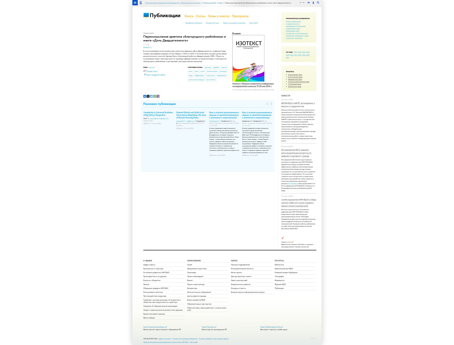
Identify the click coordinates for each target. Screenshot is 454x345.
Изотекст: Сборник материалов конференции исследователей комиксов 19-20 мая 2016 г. (253, 85)
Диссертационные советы (241, 276)
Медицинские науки (295, 79)
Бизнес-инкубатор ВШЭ (196, 300)
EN (303, 2)
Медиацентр (279, 280)
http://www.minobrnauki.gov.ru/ (155, 327)
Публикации (165, 15)
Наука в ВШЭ (253, 23)
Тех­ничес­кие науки (294, 86)
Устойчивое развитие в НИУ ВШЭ (156, 272)
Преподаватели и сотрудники (155, 276)
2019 (304, 55)
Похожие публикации (159, 104)
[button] (204, 107)
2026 (299, 52)
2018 (308, 55)
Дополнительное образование (199, 292)
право (306, 36)
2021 (295, 55)
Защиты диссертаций (239, 280)
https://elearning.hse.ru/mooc (271, 327)
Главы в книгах (219, 16)
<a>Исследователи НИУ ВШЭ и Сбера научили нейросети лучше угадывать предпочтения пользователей (298, 202)
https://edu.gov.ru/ (209, 327)
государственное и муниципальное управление (296, 25)
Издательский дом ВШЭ (284, 268)
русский (151, 67)
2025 (303, 52)
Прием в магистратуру (196, 284)
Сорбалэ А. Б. (191, 121)
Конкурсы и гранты (238, 288)
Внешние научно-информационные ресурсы (248, 292)
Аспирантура (192, 288)
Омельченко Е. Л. (215, 121)
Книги (189, 16)
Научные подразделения (240, 265)
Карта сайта (194, 342)
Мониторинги (236, 272)
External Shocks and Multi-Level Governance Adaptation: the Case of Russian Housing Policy (191, 115)
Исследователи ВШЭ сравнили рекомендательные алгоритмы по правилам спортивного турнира (296, 152)
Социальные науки (294, 84)
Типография (279, 276)
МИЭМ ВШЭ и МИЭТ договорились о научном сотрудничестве (298, 105)
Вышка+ (190, 280)
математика (290, 36)
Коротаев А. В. (163, 118)
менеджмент (299, 36)
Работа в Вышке (149, 318)
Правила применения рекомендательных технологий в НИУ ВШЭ (166, 342)
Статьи (200, 16)
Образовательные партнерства (199, 304)
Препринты (240, 16)
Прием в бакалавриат (195, 276)
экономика (298, 38)
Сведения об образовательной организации (160, 306)
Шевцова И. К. (181, 121)
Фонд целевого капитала (153, 292)
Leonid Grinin (154, 118)
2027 (295, 52)
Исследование (293, 183)
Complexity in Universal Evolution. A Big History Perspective (158, 113)
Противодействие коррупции (154, 296)
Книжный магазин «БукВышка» (286, 272)
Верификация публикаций (194, 23)
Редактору (313, 338)
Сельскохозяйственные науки (298, 82)
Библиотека (279, 265)
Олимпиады (191, 272)
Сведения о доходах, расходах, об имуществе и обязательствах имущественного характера (162, 301)
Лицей (189, 265)
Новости (285, 95)
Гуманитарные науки (295, 74)
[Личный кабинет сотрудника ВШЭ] (313, 2)
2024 (308, 52)
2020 (299, 55)
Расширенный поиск (212, 23)
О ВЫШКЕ (147, 260)
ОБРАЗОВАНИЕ (194, 260)
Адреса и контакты (165, 339)
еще (287, 57)
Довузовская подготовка (197, 268)
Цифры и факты (149, 265)
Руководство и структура (153, 268)
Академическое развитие (241, 284)
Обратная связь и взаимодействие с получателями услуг (206, 309)
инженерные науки (292, 31)
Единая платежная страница (154, 314)
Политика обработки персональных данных (214, 339)
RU (301, 2)
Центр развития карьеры (196, 296)
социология (290, 38)
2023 (287, 55)
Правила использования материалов (234, 23)
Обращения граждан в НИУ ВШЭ (155, 288)
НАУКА (234, 260)
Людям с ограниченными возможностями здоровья (163, 310)
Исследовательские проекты (242, 268)
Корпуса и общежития (151, 280)
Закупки (146, 284)
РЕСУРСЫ (279, 260)
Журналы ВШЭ (280, 284)
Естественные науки (295, 77)
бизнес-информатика (293, 21)
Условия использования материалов (185, 339)
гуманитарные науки (293, 28)
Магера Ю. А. (147, 47)
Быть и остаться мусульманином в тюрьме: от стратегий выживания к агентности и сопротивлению (224, 115)
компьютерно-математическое (297, 33)
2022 (291, 55)
